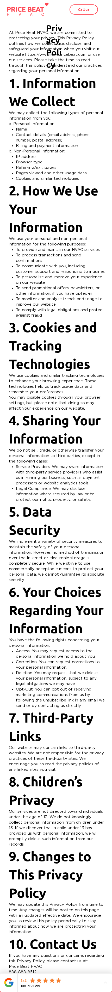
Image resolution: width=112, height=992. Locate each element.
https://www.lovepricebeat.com (55, 55)
